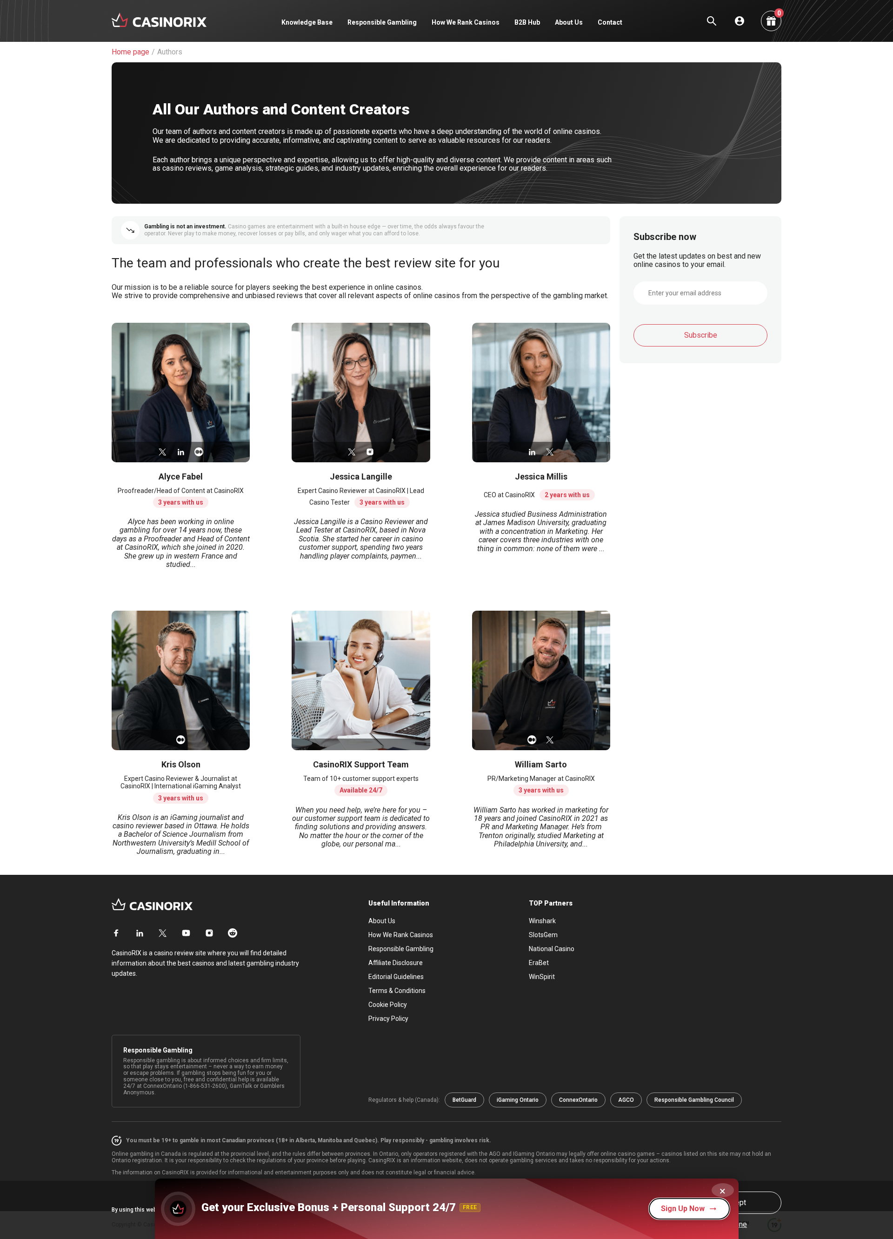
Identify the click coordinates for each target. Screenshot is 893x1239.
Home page (130, 52)
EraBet (539, 962)
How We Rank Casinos (466, 22)
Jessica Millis (541, 476)
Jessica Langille (361, 476)
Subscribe (700, 335)
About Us (569, 22)
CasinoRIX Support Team (361, 764)
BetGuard (464, 1100)
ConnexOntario (578, 1100)
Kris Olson (180, 764)
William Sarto (541, 764)
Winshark (542, 921)
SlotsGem (543, 935)
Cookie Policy (387, 1004)
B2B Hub (527, 22)
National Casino (551, 949)
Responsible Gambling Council (694, 1100)
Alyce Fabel (181, 476)
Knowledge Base (307, 22)
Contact (610, 22)
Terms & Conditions (397, 990)
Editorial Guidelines (396, 976)
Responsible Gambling (382, 22)
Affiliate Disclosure (395, 962)
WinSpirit (542, 976)
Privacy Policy (388, 1018)
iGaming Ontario (518, 1100)
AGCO (626, 1100)
